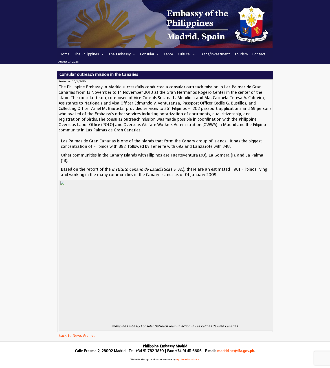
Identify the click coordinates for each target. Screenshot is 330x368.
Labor (168, 54)
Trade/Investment (215, 54)
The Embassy (119, 54)
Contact (259, 54)
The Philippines (86, 54)
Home (64, 54)
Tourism (241, 54)
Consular (147, 54)
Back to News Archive (76, 335)
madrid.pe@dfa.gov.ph (235, 350)
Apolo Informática (187, 359)
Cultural (184, 54)
